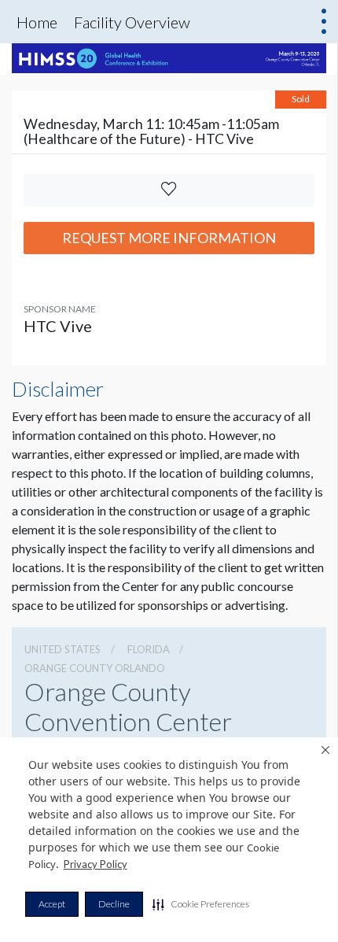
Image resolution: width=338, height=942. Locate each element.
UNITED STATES (62, 649)
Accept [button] (52, 904)
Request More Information (169, 237)
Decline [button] (114, 904)
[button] (200, 904)
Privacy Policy (95, 864)
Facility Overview (132, 22)
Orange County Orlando (94, 668)
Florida (148, 649)
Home (37, 22)
